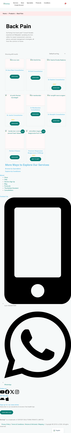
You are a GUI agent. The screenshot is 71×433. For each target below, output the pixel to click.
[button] (58, 430)
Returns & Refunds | (31, 424)
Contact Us (4, 196)
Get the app (4, 396)
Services (15, 3)
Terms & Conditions (17, 424)
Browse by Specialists (13, 169)
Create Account (19, 5)
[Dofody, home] (8, 4)
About (2, 175)
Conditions (47, 3)
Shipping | (41, 424)
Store (22, 3)
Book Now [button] (15, 76)
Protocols (38, 3)
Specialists (30, 3)
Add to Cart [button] (35, 159)
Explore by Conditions (13, 171)
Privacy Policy (5, 424)
